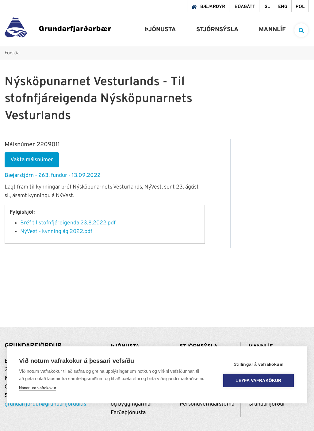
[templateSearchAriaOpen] (301, 30)
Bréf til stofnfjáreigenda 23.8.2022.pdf (68, 223)
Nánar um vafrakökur (37, 388)
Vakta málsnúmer (31, 159)
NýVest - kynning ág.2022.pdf (56, 231)
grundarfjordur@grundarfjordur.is (45, 404)
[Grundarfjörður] (58, 29)
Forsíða (12, 53)
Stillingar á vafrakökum (258, 364)
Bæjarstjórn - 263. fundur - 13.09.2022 (53, 175)
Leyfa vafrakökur (258, 380)
